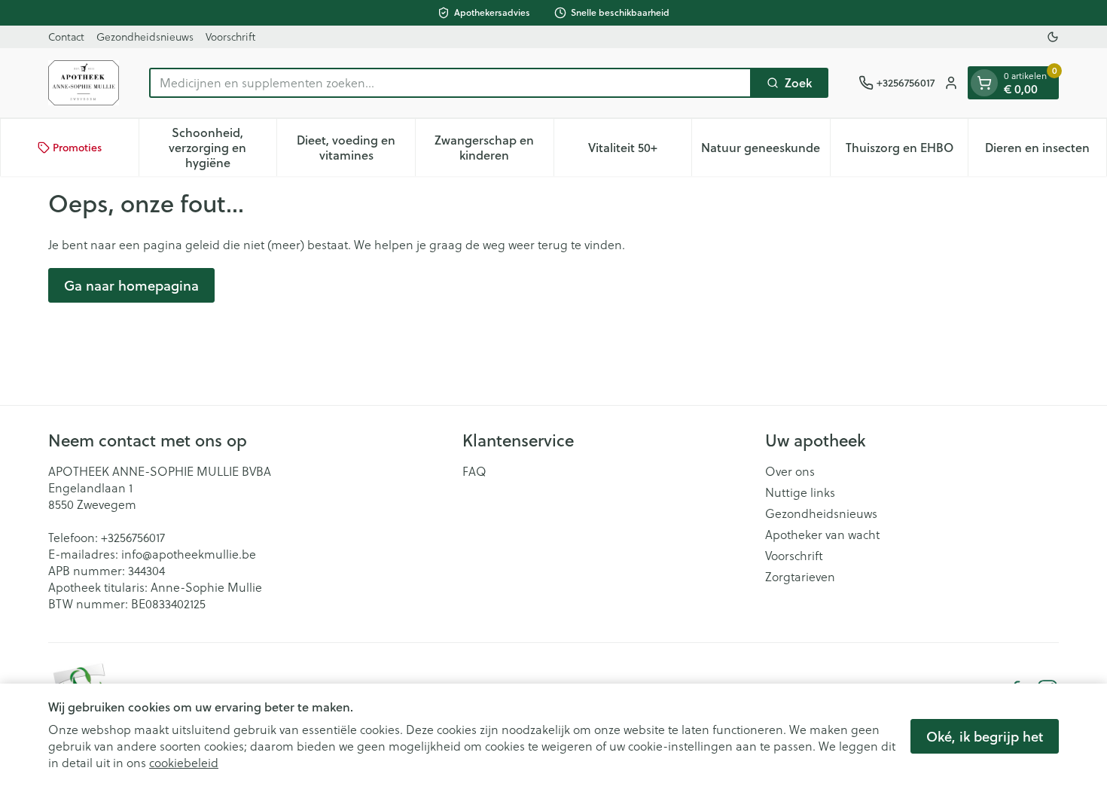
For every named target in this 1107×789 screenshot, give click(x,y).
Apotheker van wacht (822, 534)
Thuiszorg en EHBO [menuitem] (907, 151)
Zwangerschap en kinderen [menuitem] (494, 147)
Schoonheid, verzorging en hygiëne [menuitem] (222, 147)
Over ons (790, 471)
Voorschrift (230, 36)
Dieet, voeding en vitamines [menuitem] (356, 147)
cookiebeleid (183, 762)
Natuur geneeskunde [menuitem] (765, 151)
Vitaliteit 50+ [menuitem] (639, 151)
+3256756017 (133, 537)
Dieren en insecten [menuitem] (1045, 151)
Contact (66, 36)
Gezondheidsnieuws (145, 36)
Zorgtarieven (800, 576)
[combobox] (450, 83)
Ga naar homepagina (131, 285)
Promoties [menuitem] (77, 147)
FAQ (474, 471)
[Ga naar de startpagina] (83, 82)
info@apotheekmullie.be (188, 553)
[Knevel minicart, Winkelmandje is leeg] (984, 82)
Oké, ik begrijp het (984, 736)
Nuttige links (800, 492)
